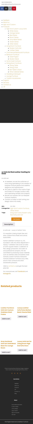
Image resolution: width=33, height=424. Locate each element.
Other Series (14, 44)
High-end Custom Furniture (19, 208)
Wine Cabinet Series (17, 72)
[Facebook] (2, 9)
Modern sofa (26, 213)
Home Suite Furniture (13, 61)
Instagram (7, 274)
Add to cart (6, 319)
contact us (12, 266)
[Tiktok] (10, 9)
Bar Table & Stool (15, 70)
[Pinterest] (14, 9)
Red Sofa (13, 215)
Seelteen (6, 20)
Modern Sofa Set (15, 48)
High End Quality (15, 412)
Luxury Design (15, 408)
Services (6, 83)
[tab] (8, 224)
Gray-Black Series (16, 40)
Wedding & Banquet (13, 74)
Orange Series (15, 33)
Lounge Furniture (12, 76)
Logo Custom (15, 410)
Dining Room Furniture (13, 63)
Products (6, 27)
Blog (16, 393)
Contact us (7, 85)
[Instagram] (6, 9)
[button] (16, 17)
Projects (6, 80)
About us (6, 22)
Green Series (14, 42)
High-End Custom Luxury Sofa (16, 29)
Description (8, 224)
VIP (4, 87)
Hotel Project (14, 57)
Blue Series (13, 35)
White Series (14, 31)
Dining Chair (14, 67)
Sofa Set (13, 414)
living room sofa (15, 213)
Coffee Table (14, 50)
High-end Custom (9, 24)
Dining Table (14, 65)
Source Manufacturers (17, 404)
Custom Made (15, 406)
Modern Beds (14, 59)
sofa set (20, 215)
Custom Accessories (13, 78)
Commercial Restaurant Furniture (17, 52)
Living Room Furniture (13, 46)
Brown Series (14, 37)
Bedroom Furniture (12, 55)
